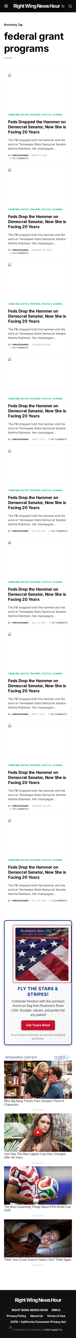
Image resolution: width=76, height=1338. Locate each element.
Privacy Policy (16, 1316)
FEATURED (35, 114)
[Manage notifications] (10, 1327)
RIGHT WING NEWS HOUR (30, 1310)
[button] (6, 6)
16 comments (59, 900)
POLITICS (47, 114)
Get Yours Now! (38, 1025)
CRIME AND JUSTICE (18, 114)
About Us (36, 1316)
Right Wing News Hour (36, 6)
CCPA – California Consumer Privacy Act (38, 1321)
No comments (20, 158)
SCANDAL (58, 114)
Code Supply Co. (53, 1329)
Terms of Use (56, 1316)
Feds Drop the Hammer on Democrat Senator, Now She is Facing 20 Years (37, 221)
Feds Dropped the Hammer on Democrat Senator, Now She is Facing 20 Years (37, 126)
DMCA (56, 1310)
